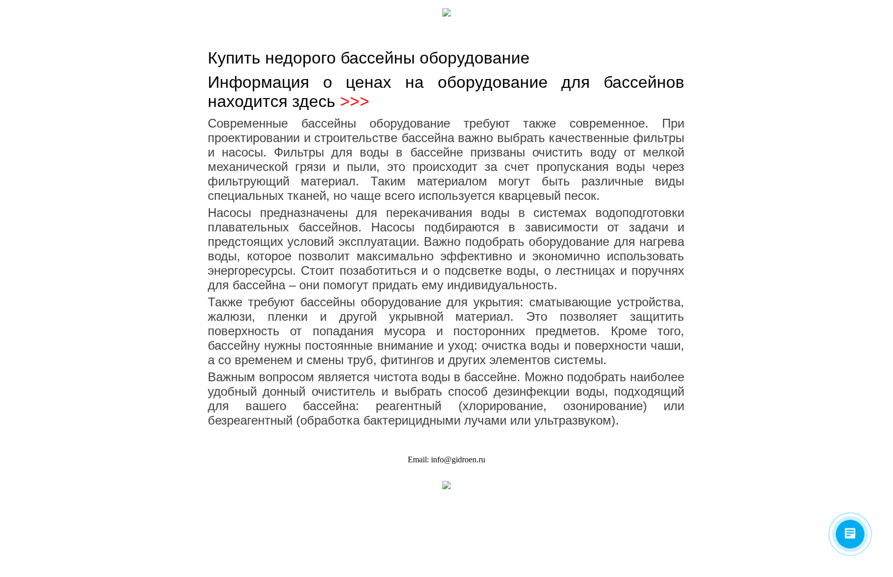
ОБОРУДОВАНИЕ (528, 33)
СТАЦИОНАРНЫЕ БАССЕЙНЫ (351, 33)
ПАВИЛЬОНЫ (481, 33)
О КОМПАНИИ (236, 33)
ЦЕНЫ (593, 33)
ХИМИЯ (567, 33)
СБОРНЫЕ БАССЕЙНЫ (427, 33)
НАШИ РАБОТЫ (284, 33)
